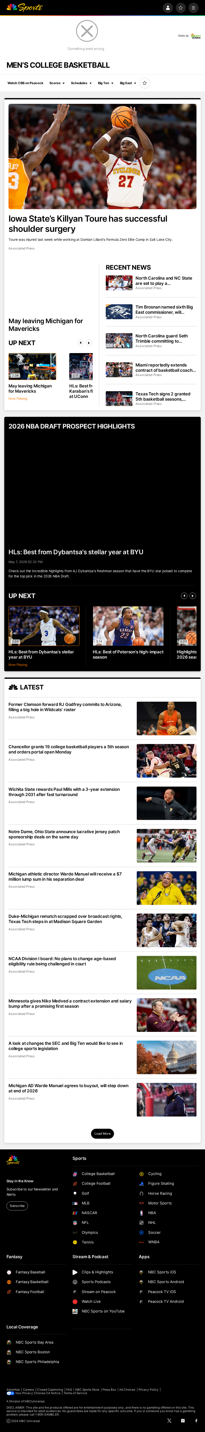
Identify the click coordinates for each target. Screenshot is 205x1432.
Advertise (13, 1389)
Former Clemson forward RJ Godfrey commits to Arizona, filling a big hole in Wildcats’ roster (65, 707)
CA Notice (53, 1393)
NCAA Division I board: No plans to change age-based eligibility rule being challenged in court (62, 961)
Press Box (109, 1389)
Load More (102, 1133)
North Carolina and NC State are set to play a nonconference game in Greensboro (164, 280)
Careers (28, 1389)
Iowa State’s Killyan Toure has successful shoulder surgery (87, 223)
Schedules (79, 83)
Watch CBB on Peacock (25, 83)
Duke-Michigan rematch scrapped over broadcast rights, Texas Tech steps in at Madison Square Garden (65, 919)
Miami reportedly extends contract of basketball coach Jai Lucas (164, 367)
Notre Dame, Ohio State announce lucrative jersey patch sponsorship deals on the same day (64, 834)
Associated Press (21, 248)
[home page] (24, 8)
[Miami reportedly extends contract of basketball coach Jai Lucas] (119, 369)
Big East (126, 83)
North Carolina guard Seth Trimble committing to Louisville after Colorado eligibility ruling (162, 338)
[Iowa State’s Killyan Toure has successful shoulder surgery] (102, 156)
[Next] (89, 343)
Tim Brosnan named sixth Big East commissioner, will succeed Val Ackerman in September (164, 309)
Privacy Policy (148, 1389)
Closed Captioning (50, 1389)
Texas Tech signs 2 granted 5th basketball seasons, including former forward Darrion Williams (163, 396)
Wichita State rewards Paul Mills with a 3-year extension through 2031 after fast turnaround (64, 792)
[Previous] (80, 343)
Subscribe (17, 1206)
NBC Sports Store (87, 1389)
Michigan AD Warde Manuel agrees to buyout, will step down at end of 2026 (68, 1088)
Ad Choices (127, 1389)
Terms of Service (75, 1393)
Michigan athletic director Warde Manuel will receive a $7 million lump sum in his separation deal (65, 876)
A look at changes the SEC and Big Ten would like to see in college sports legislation (65, 1046)
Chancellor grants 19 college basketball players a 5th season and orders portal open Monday (68, 749)
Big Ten (103, 83)
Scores (55, 83)
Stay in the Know (20, 1181)
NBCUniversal (34, 1401)
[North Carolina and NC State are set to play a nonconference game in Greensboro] (119, 282)
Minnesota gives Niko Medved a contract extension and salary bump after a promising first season (70, 1003)
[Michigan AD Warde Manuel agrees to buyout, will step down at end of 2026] (166, 1100)
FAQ (69, 1389)
